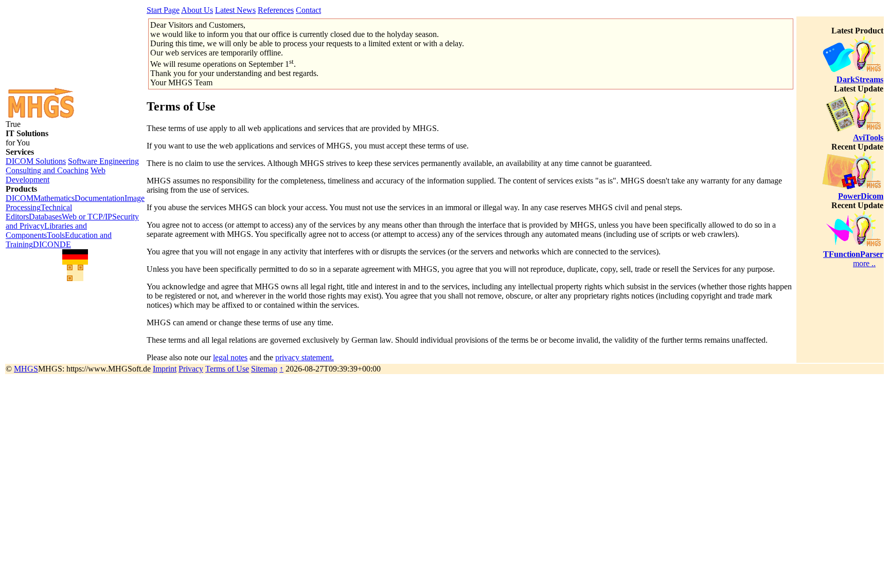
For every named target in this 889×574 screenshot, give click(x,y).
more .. (864, 263)
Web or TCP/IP (87, 216)
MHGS (26, 368)
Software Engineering (103, 161)
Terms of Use (227, 368)
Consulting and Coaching (47, 170)
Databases (45, 216)
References (276, 10)
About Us (197, 10)
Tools (56, 235)
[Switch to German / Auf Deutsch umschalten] (75, 257)
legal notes (230, 357)
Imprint (164, 368)
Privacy (191, 368)
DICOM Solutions (36, 161)
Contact (308, 10)
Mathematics (54, 198)
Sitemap (264, 368)
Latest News (235, 10)
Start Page (163, 10)
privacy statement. (304, 357)
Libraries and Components (46, 230)
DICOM (19, 198)
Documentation (100, 198)
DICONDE (52, 244)
